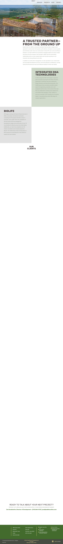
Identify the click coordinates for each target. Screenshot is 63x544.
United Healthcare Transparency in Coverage (31, 541)
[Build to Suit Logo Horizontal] (22, 2)
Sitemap (28, 542)
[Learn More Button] (47, 102)
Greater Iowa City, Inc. (43, 528)
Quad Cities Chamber (41, 530)
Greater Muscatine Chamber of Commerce (56, 529)
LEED (56, 541)
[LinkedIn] (52, 541)
